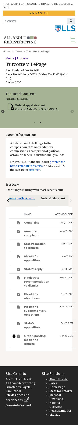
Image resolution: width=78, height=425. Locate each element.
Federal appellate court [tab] (20, 198)
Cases (18, 51)
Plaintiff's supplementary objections (35, 310)
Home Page (57, 387)
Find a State (39, 13)
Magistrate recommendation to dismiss (36, 281)
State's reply (33, 269)
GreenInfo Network (19, 405)
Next (72, 111)
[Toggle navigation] (73, 40)
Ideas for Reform (60, 391)
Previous (3, 111)
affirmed (34, 170)
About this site (58, 379)
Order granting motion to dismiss (35, 340)
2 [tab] (40, 122)
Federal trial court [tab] (53, 198)
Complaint (31, 222)
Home (7, 51)
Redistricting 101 (60, 410)
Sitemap (54, 414)
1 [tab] (35, 122)
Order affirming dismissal (37, 109)
